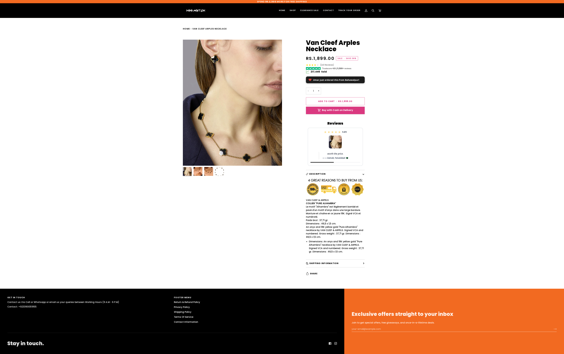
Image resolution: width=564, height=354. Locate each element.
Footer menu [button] (182, 297)
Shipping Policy (182, 311)
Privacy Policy (182, 307)
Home (186, 28)
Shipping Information (324, 263)
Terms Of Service (183, 316)
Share (314, 273)
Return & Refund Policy (187, 302)
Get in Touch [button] (16, 297)
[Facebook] (330, 343)
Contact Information (186, 321)
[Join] (553, 329)
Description (317, 173)
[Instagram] (335, 343)
